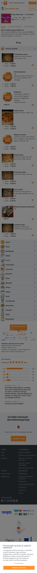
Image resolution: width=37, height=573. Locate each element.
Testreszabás (18, 563)
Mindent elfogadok (19, 568)
